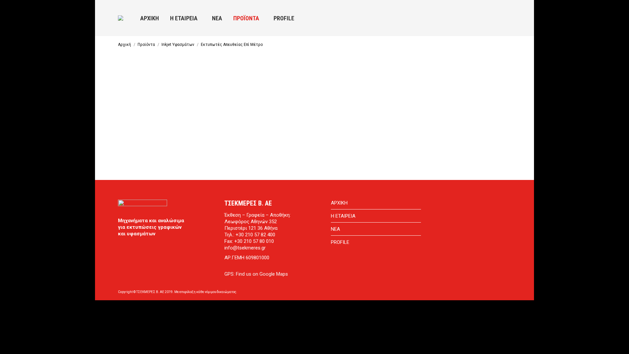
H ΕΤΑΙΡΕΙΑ (343, 216)
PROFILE (340, 242)
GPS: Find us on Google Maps (256, 274)
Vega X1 (161, 122)
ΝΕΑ (335, 229)
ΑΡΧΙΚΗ (339, 203)
